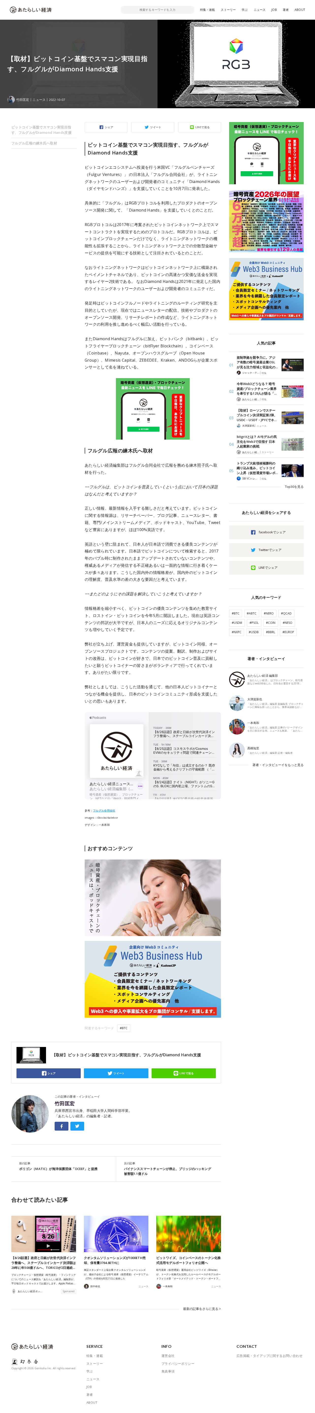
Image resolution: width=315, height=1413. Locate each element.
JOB (274, 10)
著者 (286, 10)
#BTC (123, 1028)
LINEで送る (202, 127)
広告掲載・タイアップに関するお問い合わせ (269, 1355)
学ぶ (245, 10)
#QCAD (286, 613)
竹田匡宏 (65, 1103)
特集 (264, 373)
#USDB (254, 632)
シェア (109, 127)
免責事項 (168, 1371)
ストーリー (228, 10)
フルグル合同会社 (104, 810)
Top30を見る (294, 486)
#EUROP (288, 632)
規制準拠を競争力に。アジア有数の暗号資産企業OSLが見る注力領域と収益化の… (257, 362)
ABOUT (300, 10)
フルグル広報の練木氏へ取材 (34, 143)
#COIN (270, 623)
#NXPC (236, 632)
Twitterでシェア (270, 550)
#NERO (269, 613)
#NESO (287, 623)
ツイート (155, 127)
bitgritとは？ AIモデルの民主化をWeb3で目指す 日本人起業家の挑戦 (257, 441)
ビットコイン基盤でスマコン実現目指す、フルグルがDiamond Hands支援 (41, 130)
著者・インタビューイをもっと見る (278, 765)
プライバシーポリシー (177, 1363)
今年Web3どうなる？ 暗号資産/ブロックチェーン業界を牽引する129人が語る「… (257, 389)
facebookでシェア (272, 532)
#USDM (237, 623)
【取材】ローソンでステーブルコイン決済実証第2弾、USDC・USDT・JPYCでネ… (257, 415)
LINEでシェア (268, 567)
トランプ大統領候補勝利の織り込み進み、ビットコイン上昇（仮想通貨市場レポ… (257, 468)
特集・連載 (207, 10)
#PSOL (254, 623)
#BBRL (270, 632)
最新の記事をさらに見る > (202, 1308)
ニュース (260, 10)
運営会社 (168, 1355)
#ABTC (251, 613)
